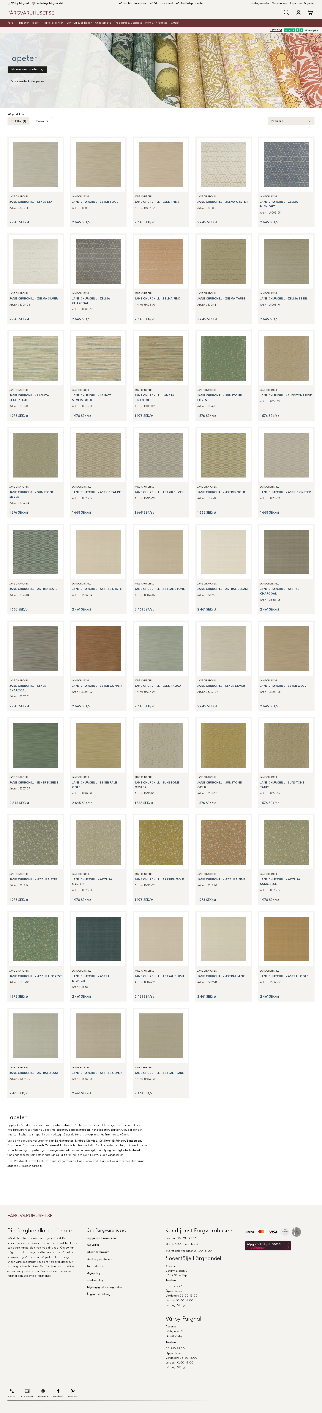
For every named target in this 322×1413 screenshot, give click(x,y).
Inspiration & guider (302, 3)
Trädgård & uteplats (128, 22)
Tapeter (24, 22)
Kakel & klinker (53, 22)
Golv (35, 22)
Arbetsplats (103, 22)
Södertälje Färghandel (49, 3)
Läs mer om (24, 69)
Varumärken (279, 3)
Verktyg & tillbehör (79, 22)
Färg (10, 22)
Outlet (175, 22)
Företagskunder (259, 3)
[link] (35, 182)
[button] (286, 12)
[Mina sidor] (298, 12)
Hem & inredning (156, 22)
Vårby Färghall (20, 3)
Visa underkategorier (27, 81)
